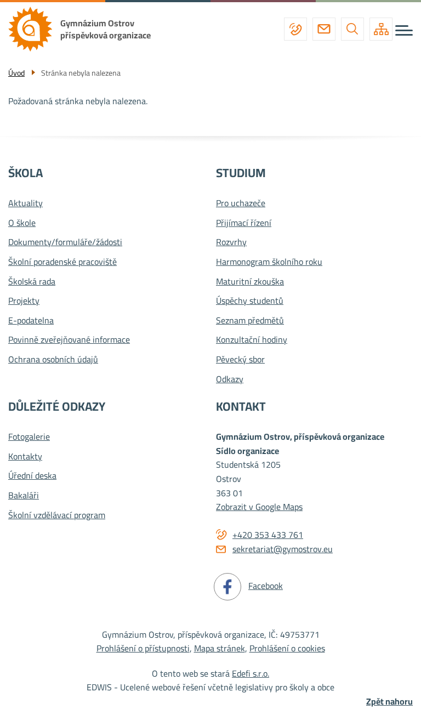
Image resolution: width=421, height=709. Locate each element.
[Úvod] (34, 29)
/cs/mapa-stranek (380, 29)
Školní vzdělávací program (56, 515)
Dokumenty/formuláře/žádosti (65, 242)
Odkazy (229, 379)
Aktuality (25, 203)
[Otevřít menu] (404, 30)
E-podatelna (31, 321)
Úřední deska (32, 476)
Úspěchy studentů (249, 301)
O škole (22, 223)
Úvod (16, 73)
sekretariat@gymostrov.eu (323, 29)
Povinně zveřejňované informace (69, 340)
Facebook (265, 585)
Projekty (23, 301)
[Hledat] (352, 29)
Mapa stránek (219, 648)
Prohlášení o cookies (287, 648)
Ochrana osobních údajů (53, 360)
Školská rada (31, 282)
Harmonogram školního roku (269, 262)
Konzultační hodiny (251, 340)
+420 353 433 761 (295, 29)
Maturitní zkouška (250, 282)
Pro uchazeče (240, 203)
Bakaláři (23, 496)
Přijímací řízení (243, 223)
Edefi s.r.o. (250, 673)
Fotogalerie (29, 437)
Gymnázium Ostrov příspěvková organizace (105, 29)
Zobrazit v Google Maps (259, 506)
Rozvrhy (231, 242)
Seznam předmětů (250, 321)
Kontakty (25, 457)
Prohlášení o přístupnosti (143, 648)
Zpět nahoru (389, 702)
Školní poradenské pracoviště (62, 262)
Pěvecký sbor (240, 360)
